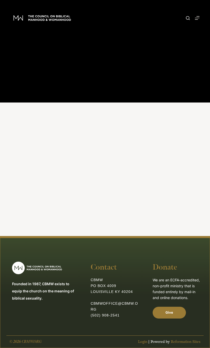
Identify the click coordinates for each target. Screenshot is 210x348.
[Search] (188, 18)
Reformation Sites (186, 342)
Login (142, 342)
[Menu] (197, 18)
